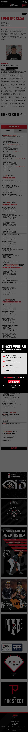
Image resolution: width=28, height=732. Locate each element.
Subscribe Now (14, 382)
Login (13, 385)
